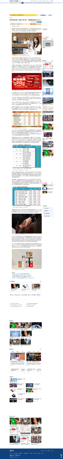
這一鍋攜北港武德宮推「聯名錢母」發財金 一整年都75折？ (22, 275)
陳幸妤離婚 (19, 2)
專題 (49, 2)
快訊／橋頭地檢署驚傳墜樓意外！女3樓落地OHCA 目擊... (47, 148)
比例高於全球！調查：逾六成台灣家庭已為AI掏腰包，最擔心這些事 (25, 435)
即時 (12, 2)
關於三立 (11, 453)
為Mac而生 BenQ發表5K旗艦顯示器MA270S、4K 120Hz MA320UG (23, 277)
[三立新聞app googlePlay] (18, 455)
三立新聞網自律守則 (26, 453)
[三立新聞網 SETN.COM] (10, 3)
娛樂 (35, 2)
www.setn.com (17, 457)
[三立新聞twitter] (50, 450)
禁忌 (38, 351)
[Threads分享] (10, 30)
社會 (33, 2)
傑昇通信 (27, 131)
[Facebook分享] (10, 26)
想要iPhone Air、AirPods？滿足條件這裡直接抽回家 (20, 273)
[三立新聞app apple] (12, 455)
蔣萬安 (13, 351)
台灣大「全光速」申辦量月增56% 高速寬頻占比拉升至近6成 (36, 444)
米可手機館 (20, 59)
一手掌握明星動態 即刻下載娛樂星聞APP (32, 303)
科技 (22, 2)
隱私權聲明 (20, 453)
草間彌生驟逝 (15, 2)
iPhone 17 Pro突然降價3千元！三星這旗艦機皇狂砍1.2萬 (36, 425)
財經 (47, 2)
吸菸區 (18, 351)
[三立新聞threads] (52, 450)
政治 (32, 2)
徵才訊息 (42, 453)
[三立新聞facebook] (44, 450)
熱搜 (28, 2)
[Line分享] (10, 28)
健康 (39, 2)
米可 (18, 29)
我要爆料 (39, 453)
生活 (37, 2)
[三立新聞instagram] (46, 450)
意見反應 (35, 453)
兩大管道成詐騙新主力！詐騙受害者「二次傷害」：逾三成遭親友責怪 (14, 435)
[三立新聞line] (48, 450)
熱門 (24, 2)
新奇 (51, 2)
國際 (41, 2)
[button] (50, 1)
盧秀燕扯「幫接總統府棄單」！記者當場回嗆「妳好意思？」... (25, 329)
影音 (26, 2)
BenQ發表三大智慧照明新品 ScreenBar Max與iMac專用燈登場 (24, 425)
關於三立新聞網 (15, 453)
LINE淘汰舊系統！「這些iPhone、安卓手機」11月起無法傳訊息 (14, 425)
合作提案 (31, 453)
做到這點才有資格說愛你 (30, 306)
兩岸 (43, 2)
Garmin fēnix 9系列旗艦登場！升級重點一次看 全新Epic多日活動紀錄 (15, 444)
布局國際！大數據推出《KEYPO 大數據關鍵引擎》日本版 (21, 276)
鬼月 (33, 351)
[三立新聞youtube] (41, 450)
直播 (30, 2)
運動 (45, 2)
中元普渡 (28, 351)
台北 (22, 351)
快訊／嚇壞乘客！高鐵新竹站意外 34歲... (16, 306)
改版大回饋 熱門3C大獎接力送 (15, 303)
